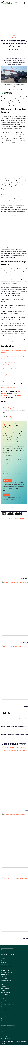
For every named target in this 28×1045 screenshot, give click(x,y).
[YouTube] (7, 955)
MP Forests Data (4, 1027)
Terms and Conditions (6, 980)
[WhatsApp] (2, 955)
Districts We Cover (5, 1021)
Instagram (6, 381)
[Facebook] (11, 955)
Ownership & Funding (6, 966)
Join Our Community (5, 992)
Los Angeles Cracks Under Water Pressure (11, 369)
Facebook (14, 381)
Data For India (4, 1029)
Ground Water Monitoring (6, 1039)
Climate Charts (4, 1035)
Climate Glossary (4, 1001)
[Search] (16, 3)
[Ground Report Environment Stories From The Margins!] (7, 3)
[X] (9, 955)
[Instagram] (4, 955)
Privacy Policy (4, 976)
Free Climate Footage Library (7, 1005)
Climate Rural (4, 1019)
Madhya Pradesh (4, 1013)
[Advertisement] (14, 20)
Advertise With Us (5, 974)
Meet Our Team (4, 964)
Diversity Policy (4, 978)
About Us (3, 960)
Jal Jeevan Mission (5, 1037)
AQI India (3, 1031)
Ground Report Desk (13, 54)
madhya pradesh (9, 507)
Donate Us (3, 990)
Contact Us (3, 962)
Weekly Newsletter (5, 989)
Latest (14, 37)
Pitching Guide (4, 994)
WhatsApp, (5, 395)
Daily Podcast (4, 1003)
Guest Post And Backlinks (6, 972)
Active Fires (3, 1033)
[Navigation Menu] (25, 3)
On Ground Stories (5, 1015)
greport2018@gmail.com (8, 387)
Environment (4, 1011)
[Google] (14, 955)
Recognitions (4, 968)
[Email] (11, 417)
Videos (2, 1007)
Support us (4, 340)
